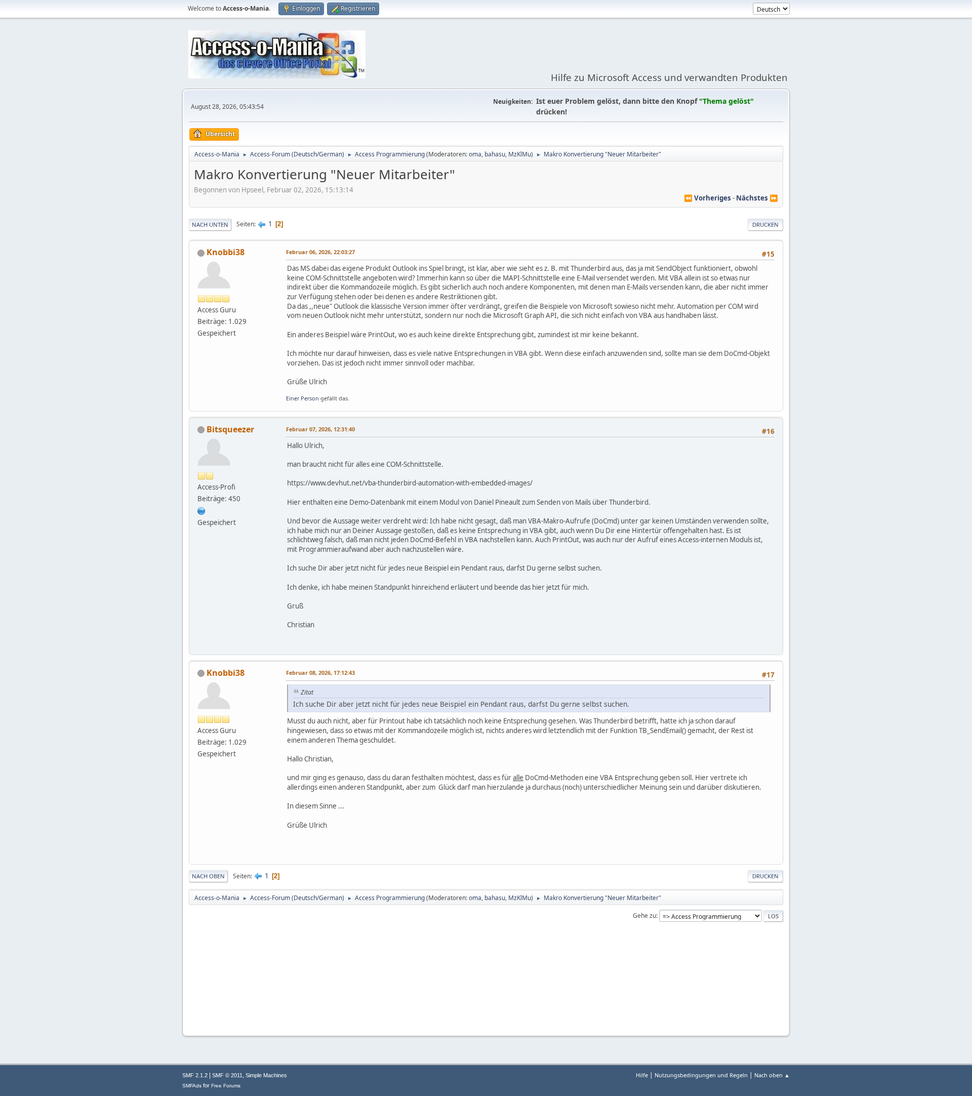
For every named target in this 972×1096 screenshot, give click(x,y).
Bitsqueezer (230, 429)
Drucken (765, 224)
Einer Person (302, 398)
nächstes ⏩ (757, 197)
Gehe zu (644, 915)
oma (475, 154)
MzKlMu (519, 154)
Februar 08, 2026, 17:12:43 (320, 672)
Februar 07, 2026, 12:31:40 (320, 429)
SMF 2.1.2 (195, 1075)
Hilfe (642, 1075)
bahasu (494, 154)
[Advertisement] (486, 997)
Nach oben (208, 876)
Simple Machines (266, 1075)
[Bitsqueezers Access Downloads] (201, 510)
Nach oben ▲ (772, 1075)
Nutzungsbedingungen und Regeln (701, 1075)
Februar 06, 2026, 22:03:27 (320, 252)
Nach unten (210, 224)
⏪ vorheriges (707, 197)
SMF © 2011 (227, 1075)
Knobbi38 (226, 252)
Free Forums (225, 1085)
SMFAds (191, 1085)
